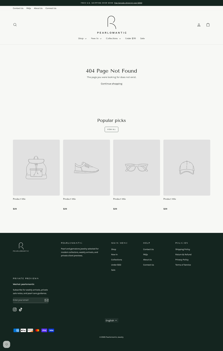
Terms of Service (183, 265)
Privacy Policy (182, 259)
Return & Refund (183, 254)
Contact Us (18, 8)
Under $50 (130, 38)
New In (95, 38)
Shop (81, 38)
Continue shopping (111, 83)
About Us (38, 8)
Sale (142, 38)
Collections (112, 38)
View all (111, 129)
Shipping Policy (182, 249)
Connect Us (51, 8)
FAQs (28, 8)
